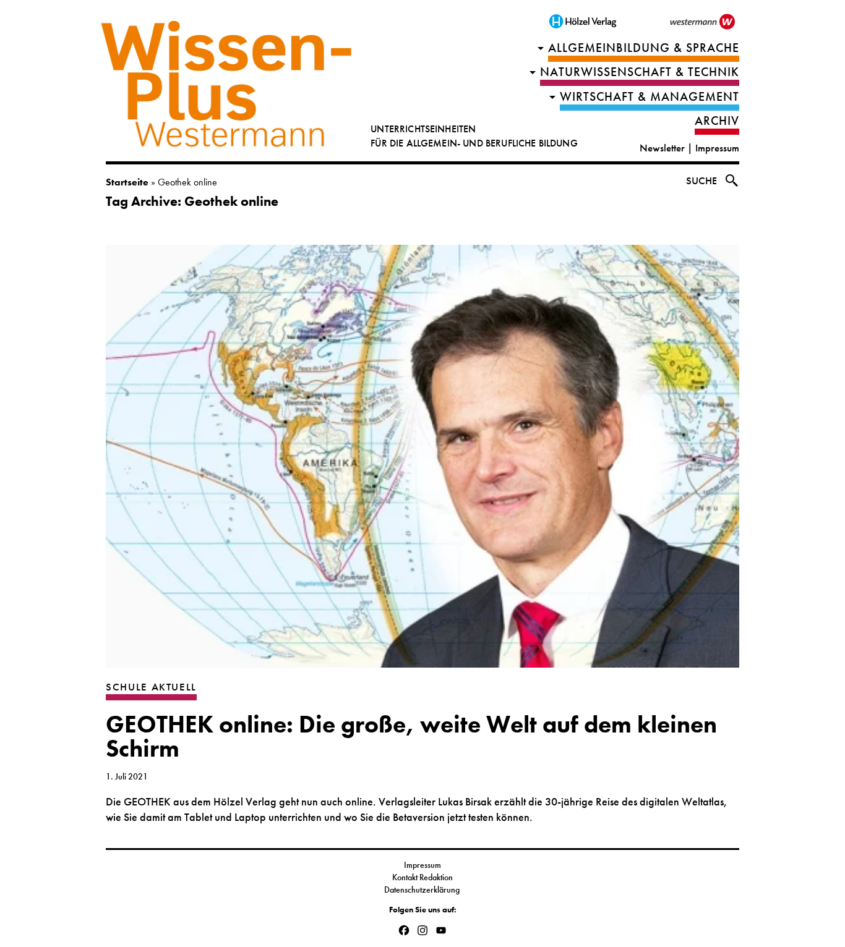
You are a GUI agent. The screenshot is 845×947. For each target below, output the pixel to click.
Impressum (717, 148)
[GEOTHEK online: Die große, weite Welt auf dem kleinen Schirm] (422, 462)
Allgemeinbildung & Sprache (643, 48)
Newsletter (662, 148)
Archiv (717, 121)
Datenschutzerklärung (422, 889)
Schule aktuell (151, 687)
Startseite (127, 182)
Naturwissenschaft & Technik (639, 72)
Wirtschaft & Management (649, 96)
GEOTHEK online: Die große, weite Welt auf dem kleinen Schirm (411, 736)
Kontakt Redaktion (422, 877)
